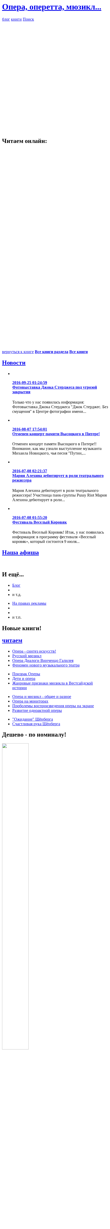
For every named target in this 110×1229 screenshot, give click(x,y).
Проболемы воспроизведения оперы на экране (53, 706)
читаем (12, 640)
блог (6, 19)
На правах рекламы (29, 603)
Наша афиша (20, 552)
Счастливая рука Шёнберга (36, 724)
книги (16, 19)
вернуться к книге (18, 351)
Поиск (28, 19)
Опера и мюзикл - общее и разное (41, 696)
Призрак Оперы (26, 674)
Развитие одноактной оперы (37, 710)
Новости (14, 362)
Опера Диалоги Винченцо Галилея (42, 660)
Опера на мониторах (30, 701)
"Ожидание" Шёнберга (32, 719)
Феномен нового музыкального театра (46, 665)
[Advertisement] (55, 77)
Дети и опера (23, 678)
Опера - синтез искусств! (34, 651)
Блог (16, 585)
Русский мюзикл (26, 656)
